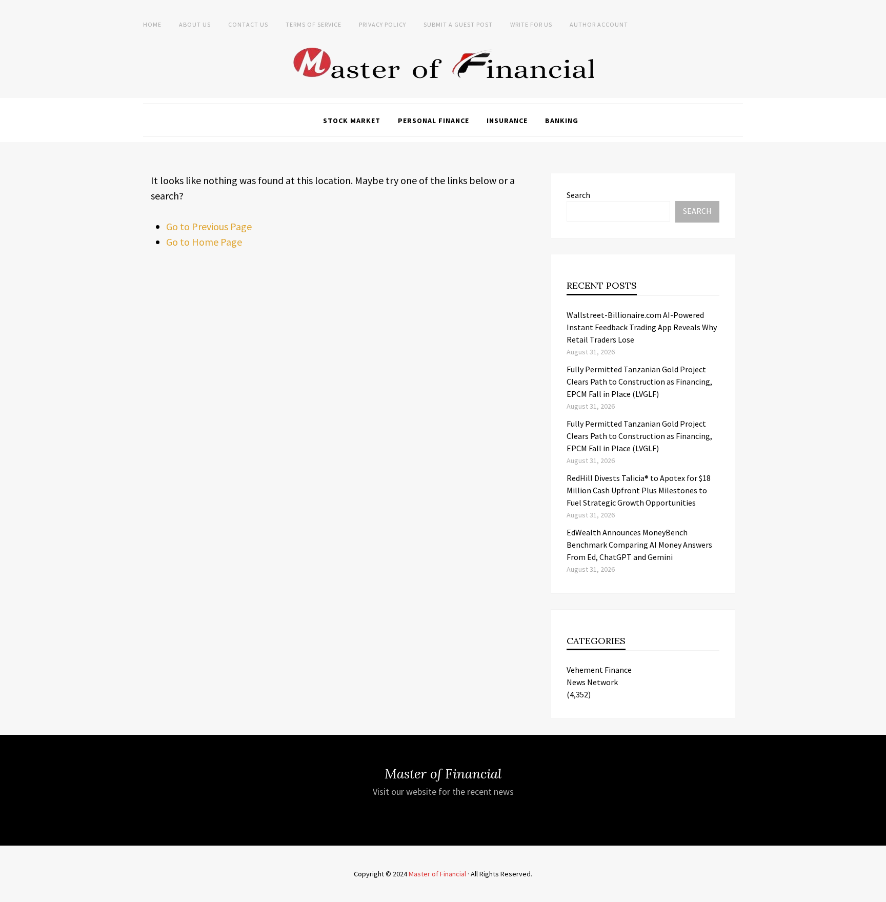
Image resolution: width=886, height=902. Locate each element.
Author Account (599, 24)
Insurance (507, 120)
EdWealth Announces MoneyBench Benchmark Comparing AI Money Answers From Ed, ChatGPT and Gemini (639, 544)
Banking (561, 120)
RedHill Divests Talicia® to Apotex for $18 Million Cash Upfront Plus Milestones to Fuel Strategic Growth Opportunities (639, 490)
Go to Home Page (204, 241)
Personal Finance (433, 120)
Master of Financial (437, 873)
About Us (195, 24)
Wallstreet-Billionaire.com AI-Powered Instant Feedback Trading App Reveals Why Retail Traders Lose (642, 327)
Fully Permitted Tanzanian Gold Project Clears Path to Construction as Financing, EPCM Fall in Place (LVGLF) (639, 381)
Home (152, 24)
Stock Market (351, 120)
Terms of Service (313, 24)
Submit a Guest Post (458, 24)
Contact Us (248, 24)
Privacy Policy (382, 24)
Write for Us (531, 24)
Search (578, 195)
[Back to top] (875, 891)
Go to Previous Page (209, 226)
